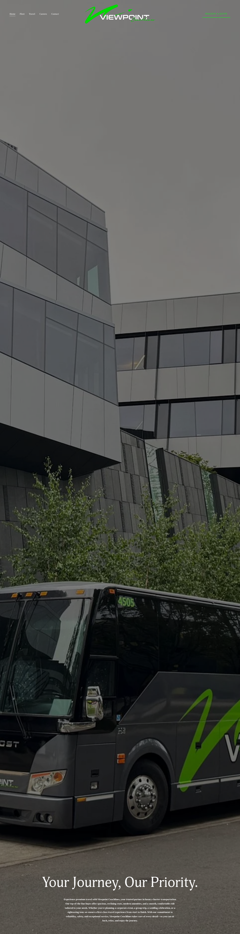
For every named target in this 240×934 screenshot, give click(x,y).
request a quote (216, 14)
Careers (43, 14)
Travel (32, 14)
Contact (55, 14)
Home (12, 14)
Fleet (22, 14)
